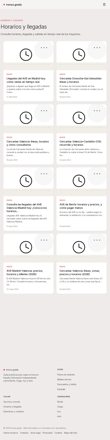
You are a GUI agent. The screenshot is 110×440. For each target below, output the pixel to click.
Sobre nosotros (10, 433)
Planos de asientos (66, 374)
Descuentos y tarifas (66, 384)
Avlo (59, 416)
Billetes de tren (64, 379)
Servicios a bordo (11, 402)
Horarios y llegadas (12, 406)
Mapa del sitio (70, 433)
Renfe (60, 402)
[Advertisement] (55, 326)
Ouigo (60, 406)
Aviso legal (36, 433)
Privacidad (47, 433)
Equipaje (61, 389)
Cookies (58, 433)
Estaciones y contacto (13, 411)
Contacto (24, 433)
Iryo (59, 411)
